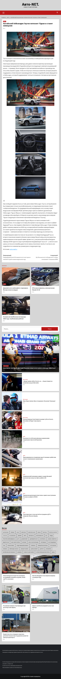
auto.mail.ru (13, 249)
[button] (3, 12)
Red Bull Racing (53, 532)
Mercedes (23, 532)
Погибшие (43, 542)
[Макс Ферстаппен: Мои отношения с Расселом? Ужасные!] (12, 401)
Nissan (39, 532)
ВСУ (46, 535)
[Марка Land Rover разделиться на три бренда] (45, 594)
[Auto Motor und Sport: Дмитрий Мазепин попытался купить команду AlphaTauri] (30, 353)
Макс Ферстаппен (15, 542)
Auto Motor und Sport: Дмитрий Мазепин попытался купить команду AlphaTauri (29, 368)
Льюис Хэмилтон (52, 538)
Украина (5, 548)
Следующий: (47, 257)
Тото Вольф (53, 545)
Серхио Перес (10, 545)
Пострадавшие (52, 542)
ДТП (24, 436)
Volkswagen (12, 535)
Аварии (19, 535)
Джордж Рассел (34, 538)
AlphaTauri (5, 532)
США (4, 545)
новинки (19, 552)
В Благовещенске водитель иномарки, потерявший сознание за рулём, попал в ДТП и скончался (14, 577)
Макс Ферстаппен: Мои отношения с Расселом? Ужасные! (39, 401)
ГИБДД (51, 535)
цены (53, 552)
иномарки (48, 548)
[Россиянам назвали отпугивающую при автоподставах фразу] (16, 594)
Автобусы (31, 535)
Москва (24, 542)
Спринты (33, 545)
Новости (35, 601)
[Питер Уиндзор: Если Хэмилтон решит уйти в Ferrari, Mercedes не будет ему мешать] (12, 420)
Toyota (5, 535)
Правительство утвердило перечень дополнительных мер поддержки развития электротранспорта (15, 635)
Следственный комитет (22, 545)
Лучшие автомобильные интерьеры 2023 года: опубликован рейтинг (14, 318)
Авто (5, 21)
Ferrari (12, 532)
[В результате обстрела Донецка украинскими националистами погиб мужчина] (12, 439)
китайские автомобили (9, 552)
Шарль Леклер (34, 548)
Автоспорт (6, 365)
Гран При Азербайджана (9, 538)
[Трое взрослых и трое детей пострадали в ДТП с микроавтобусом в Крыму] (12, 515)
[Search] (57, 12)
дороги (42, 548)
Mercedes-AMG (31, 532)
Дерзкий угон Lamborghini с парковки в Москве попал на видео (15, 289)
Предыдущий (16, 257)
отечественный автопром (43, 552)
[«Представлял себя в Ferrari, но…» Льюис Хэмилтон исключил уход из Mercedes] (12, 382)
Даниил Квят (24, 538)
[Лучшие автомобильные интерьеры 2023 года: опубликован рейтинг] (16, 305)
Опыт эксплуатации (33, 542)
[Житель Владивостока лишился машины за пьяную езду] (45, 564)
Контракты (43, 538)
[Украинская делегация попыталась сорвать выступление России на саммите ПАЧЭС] (12, 496)
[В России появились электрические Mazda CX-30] (45, 276)
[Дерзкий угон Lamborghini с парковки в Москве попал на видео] (16, 276)
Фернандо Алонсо (14, 548)
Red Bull (45, 532)
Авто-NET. (30, 4)
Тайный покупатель (43, 545)
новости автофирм (29, 552)
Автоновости (39, 535)
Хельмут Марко (24, 548)
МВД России (6, 542)
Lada (18, 532)
